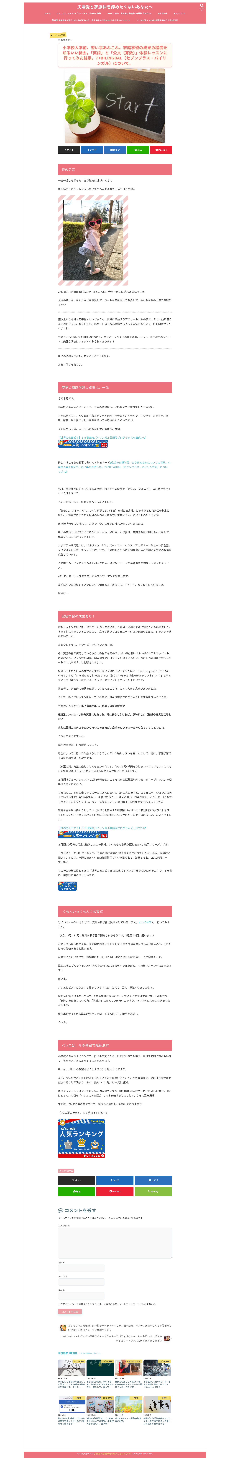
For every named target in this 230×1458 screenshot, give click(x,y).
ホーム (48, 13)
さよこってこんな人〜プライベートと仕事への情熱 (79, 13)
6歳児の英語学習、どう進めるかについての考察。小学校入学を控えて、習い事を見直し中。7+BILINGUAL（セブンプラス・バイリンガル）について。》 (114, 467)
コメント (64, 1225)
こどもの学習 (67, 1171)
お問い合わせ (179, 13)
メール (63, 1276)
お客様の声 (163, 13)
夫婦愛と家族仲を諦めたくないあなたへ (115, 6)
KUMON (143, 922)
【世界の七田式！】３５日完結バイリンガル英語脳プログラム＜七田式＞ (100, 437)
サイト (61, 1290)
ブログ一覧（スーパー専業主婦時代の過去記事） (157, 20)
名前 (61, 1262)
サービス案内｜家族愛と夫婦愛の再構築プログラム (129, 13)
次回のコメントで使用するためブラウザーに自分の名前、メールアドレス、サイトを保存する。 (109, 1304)
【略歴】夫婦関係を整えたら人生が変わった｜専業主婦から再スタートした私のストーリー (90, 20)
